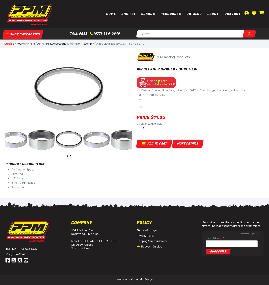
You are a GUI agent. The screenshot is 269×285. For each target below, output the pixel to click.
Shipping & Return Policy (152, 241)
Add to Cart (156, 143)
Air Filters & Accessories (52, 43)
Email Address (215, 238)
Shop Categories (24, 34)
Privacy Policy (145, 235)
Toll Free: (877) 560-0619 (21, 249)
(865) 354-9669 (15, 254)
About (213, 14)
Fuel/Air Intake (25, 43)
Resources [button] (171, 14)
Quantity (150, 123)
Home (111, 14)
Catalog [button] (194, 14)
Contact (233, 14)
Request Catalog (151, 246)
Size (139, 99)
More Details (188, 143)
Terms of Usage (147, 230)
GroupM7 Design (142, 279)
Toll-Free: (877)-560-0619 (95, 33)
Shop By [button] (128, 14)
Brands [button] (148, 14)
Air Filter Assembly (82, 43)
